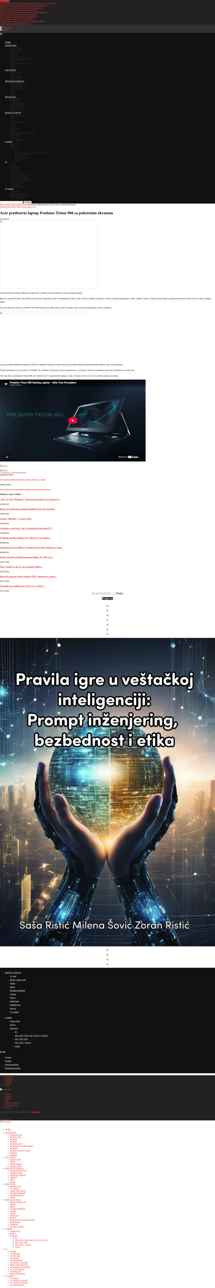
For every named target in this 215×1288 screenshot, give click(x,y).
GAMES (8, 142)
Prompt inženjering (17, 187)
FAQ (6, 1100)
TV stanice (14, 191)
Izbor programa (16, 77)
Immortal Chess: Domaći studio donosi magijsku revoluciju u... (24, 5)
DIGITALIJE (10, 97)
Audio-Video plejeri (18, 104)
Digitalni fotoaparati (18, 106)
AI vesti (13, 164)
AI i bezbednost (16, 173)
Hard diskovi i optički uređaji (21, 59)
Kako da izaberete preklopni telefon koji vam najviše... (28, 509)
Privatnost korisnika (13, 1068)
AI (6, 162)
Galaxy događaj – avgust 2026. (16, 518)
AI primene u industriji (19, 175)
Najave (13, 146)
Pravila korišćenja (12, 1065)
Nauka (12, 117)
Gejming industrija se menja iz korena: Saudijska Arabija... (23, 21)
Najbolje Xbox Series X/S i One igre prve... (17, 19)
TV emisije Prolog (17, 198)
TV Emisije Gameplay (19, 195)
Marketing (8, 1096)
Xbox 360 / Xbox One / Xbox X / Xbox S (31, 153)
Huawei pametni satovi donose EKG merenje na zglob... (28, 576)
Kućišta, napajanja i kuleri (20, 63)
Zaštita (12, 75)
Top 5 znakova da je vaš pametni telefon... (21, 566)
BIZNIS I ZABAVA (13, 113)
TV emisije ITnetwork (18, 193)
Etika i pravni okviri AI (19, 178)
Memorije (14, 61)
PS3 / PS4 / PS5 (21, 155)
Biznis (12, 119)
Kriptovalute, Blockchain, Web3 (22, 133)
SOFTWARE (10, 70)
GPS (12, 92)
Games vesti (15, 144)
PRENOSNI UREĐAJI (14, 81)
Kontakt (8, 1061)
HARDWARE (11, 45)
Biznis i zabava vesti (18, 115)
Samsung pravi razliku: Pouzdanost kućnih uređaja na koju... (31, 547)
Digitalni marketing (17, 122)
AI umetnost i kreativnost (20, 180)
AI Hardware (15, 169)
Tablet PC (14, 90)
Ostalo (12, 95)
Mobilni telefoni (16, 86)
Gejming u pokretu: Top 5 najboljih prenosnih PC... (26, 528)
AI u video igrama (17, 182)
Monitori (13, 54)
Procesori (13, 52)
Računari (13, 68)
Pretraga (28, 202)
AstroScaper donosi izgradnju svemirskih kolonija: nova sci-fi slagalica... (28, 3)
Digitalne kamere (16, 108)
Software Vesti (15, 72)
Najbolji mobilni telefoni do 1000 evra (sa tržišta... (25, 538)
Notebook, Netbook (18, 88)
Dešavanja (14, 137)
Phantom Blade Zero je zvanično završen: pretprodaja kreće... (24, 12)
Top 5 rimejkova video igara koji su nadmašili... (18, 17)
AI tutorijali (14, 171)
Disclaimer (9, 1107)
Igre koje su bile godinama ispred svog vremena (18, 10)
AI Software (15, 166)
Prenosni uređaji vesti (18, 83)
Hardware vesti (16, 48)
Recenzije (14, 148)
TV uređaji (14, 101)
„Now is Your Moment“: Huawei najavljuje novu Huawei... (30, 499)
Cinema (13, 124)
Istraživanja (14, 128)
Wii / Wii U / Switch (23, 157)
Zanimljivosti (15, 135)
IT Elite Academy (17, 139)
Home (2, 205)
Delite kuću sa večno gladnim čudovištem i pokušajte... (21, 8)
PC (16, 151)
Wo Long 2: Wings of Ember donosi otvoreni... (18, 14)
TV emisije (9, 189)
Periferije (13, 66)
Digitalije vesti (15, 99)
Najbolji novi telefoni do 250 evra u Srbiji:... (22, 586)
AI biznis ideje (15, 184)
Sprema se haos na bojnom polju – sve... (16, 23)
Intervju (13, 131)
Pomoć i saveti (15, 79)
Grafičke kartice (16, 57)
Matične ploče (15, 50)
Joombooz (35, 1112)
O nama (8, 1057)
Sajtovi (12, 126)
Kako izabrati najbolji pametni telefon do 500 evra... (27, 557)
